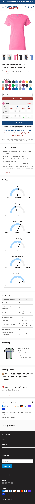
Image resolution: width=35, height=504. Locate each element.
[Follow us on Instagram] (6, 483)
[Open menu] (3, 7)
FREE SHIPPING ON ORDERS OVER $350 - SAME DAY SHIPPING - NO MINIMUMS (17, 2)
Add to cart (17, 123)
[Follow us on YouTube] (9, 483)
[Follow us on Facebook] (3, 483)
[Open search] (25, 7)
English (4, 475)
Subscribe (7, 466)
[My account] (29, 7)
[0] (32, 7)
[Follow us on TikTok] (12, 483)
